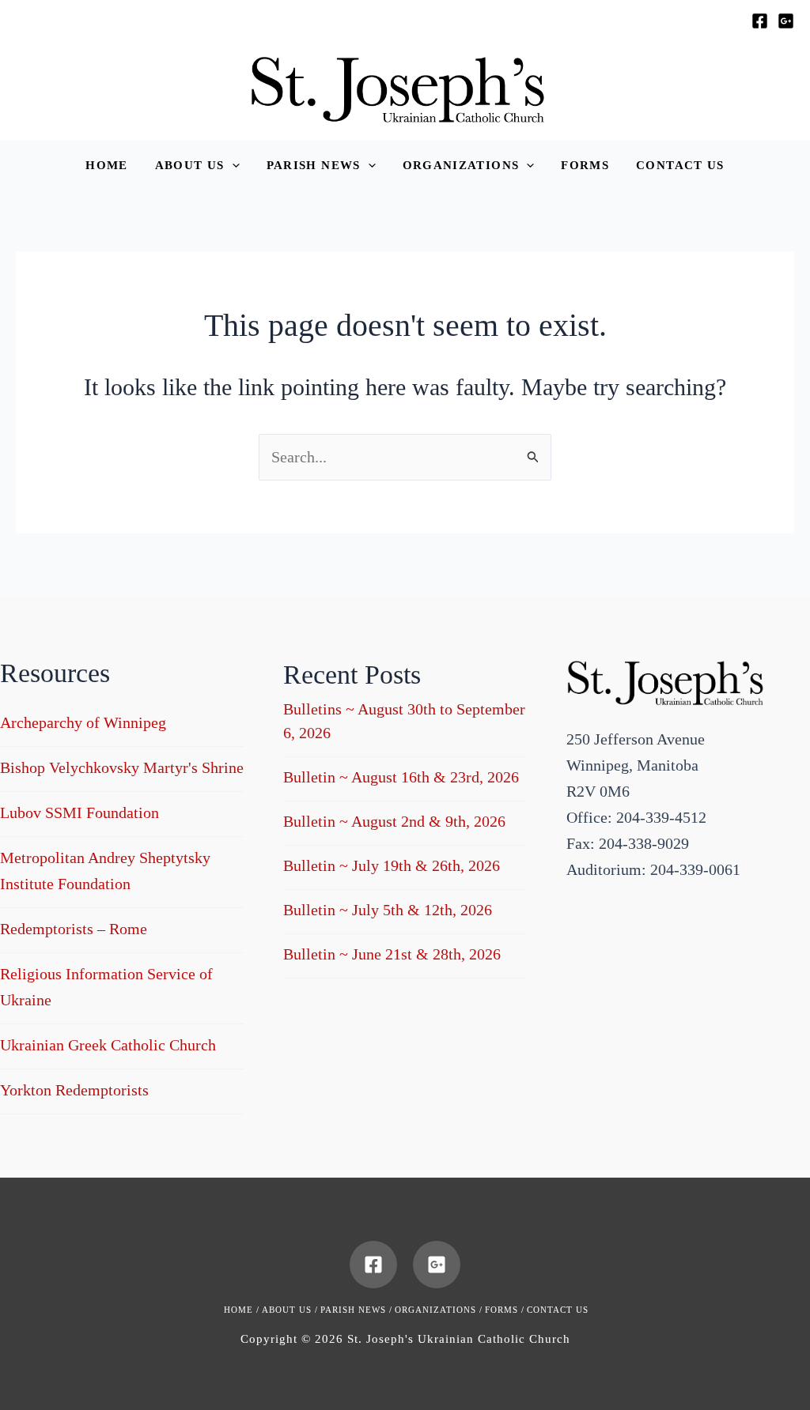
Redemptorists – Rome (73, 928)
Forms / (504, 1309)
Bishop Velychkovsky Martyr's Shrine (122, 767)
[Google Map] (786, 21)
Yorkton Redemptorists (74, 1090)
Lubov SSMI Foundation (79, 812)
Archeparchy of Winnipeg (83, 722)
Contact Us (558, 1309)
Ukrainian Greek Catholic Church (108, 1045)
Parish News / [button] (356, 1309)
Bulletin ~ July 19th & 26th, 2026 (391, 865)
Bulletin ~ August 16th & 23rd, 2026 (401, 777)
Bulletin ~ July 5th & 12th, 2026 (387, 909)
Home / (241, 1309)
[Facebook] (759, 21)
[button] (197, 166)
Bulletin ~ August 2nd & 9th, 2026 (394, 821)
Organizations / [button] (439, 1309)
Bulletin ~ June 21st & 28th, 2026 (392, 954)
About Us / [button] (290, 1309)
